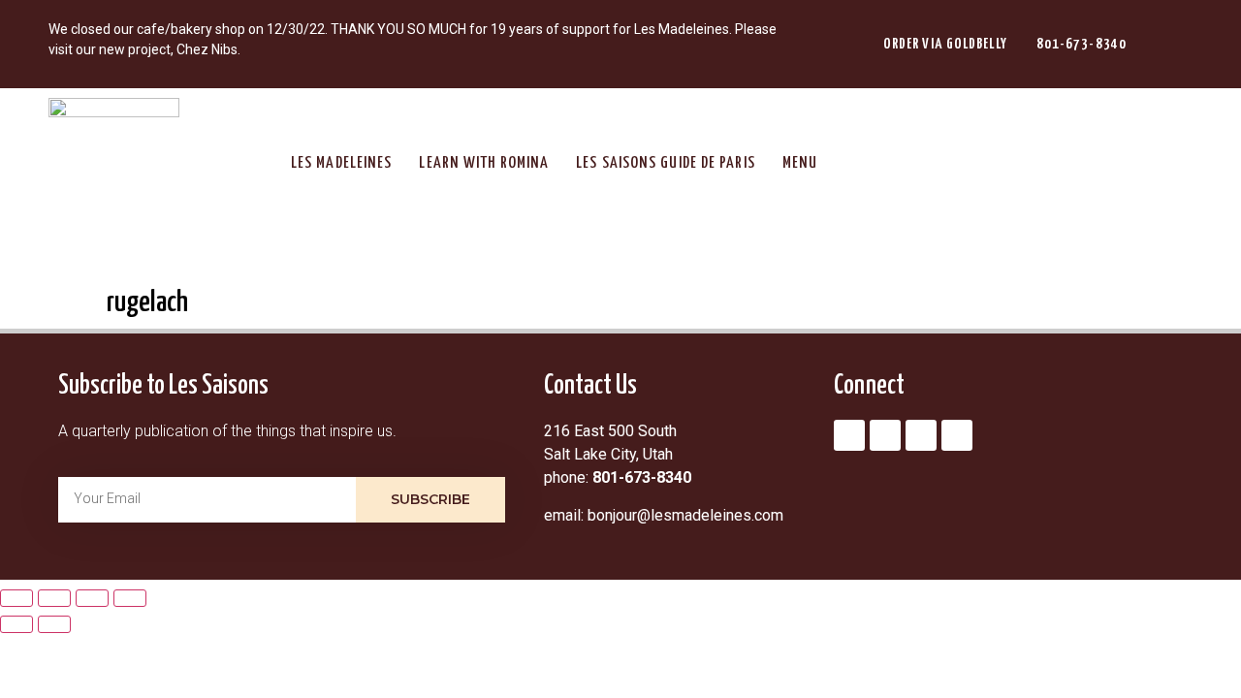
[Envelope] (956, 435)
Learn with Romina (484, 163)
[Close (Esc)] (129, 598)
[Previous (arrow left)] (16, 624)
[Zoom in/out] (16, 598)
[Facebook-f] (885, 435)
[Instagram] (849, 435)
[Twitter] (921, 435)
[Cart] (1171, 44)
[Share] (92, 598)
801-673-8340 (1081, 44)
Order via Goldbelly (945, 44)
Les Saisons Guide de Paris (665, 163)
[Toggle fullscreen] (54, 598)
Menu (799, 163)
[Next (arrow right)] (54, 624)
